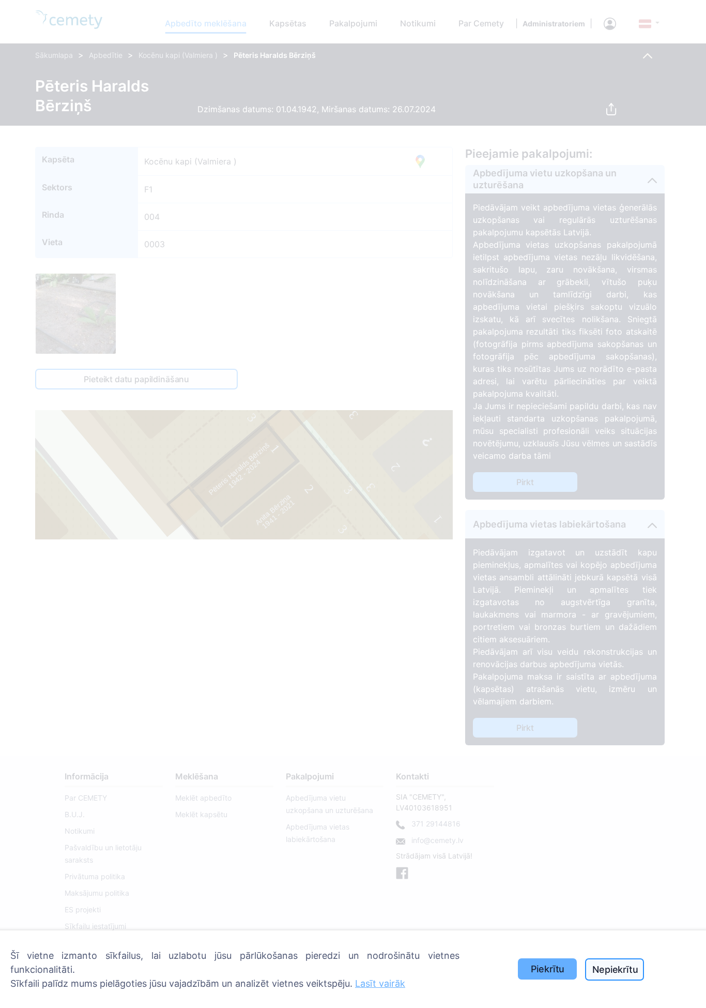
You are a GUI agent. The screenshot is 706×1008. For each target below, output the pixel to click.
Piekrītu (548, 969)
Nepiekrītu (615, 969)
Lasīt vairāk (380, 983)
